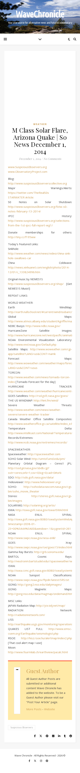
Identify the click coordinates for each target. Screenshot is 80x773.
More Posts (33, 709)
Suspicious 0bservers (21, 727)
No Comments (52, 159)
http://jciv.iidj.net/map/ (50, 605)
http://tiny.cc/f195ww (22, 237)
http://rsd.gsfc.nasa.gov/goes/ (48, 396)
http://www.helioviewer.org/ (43, 482)
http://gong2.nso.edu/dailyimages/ (40, 584)
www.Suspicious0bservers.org (27, 167)
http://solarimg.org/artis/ (39, 505)
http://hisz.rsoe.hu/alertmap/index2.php (46, 638)
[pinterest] (47, 761)
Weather (40, 124)
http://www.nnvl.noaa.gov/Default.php (32, 344)
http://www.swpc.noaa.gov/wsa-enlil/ (32, 538)
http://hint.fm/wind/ (46, 400)
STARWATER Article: (21, 197)
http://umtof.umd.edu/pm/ (48, 459)
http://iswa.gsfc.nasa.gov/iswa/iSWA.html (42, 510)
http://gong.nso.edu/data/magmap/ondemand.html (40, 594)
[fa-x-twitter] (35, 761)
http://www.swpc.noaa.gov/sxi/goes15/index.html (40, 547)
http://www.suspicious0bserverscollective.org (37, 183)
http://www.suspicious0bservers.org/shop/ (36, 284)
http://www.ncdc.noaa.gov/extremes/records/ (37, 442)
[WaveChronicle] (40, 17)
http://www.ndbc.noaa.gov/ (43, 326)
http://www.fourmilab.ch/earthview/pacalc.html (38, 652)
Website (49, 709)
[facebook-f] (30, 761)
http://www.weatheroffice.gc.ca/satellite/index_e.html (42, 424)
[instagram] (41, 761)
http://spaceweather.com (44, 454)
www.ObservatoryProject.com (27, 171)
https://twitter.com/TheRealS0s (28, 193)
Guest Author (42, 671)
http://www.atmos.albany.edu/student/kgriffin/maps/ (42, 321)
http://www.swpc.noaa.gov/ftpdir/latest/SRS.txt (38, 580)
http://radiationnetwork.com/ (26, 615)
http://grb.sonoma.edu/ (49, 552)
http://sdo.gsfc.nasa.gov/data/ (34, 477)
